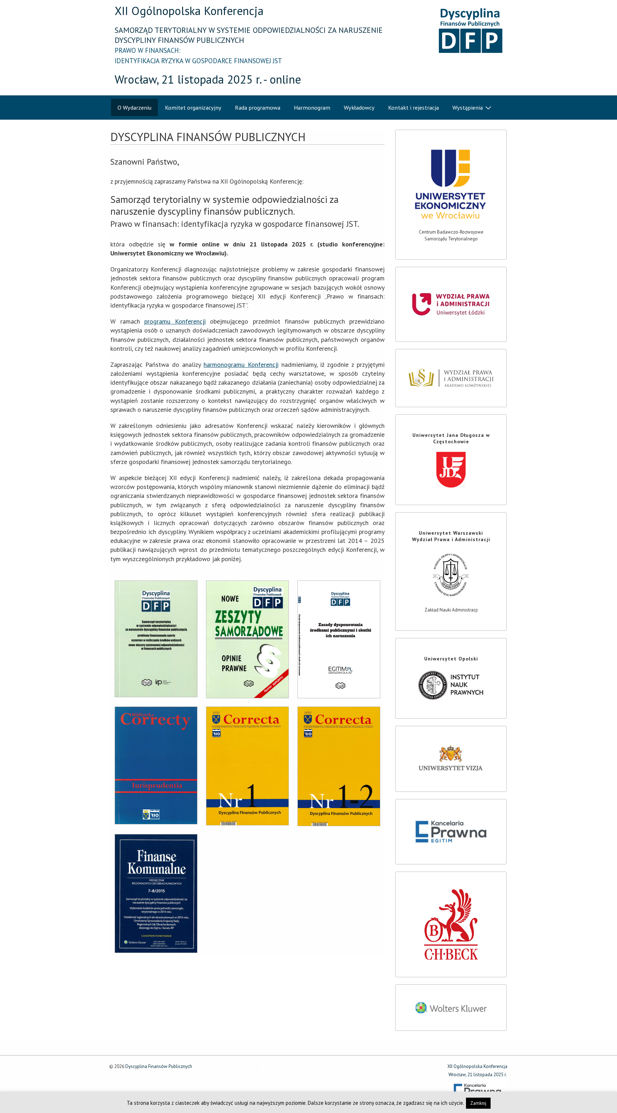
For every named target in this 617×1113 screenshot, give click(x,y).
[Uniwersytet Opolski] (451, 685)
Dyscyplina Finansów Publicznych (158, 1066)
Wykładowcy (359, 107)
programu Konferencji (175, 321)
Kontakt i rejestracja (413, 107)
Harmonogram (312, 107)
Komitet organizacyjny (193, 107)
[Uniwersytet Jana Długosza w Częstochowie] (451, 470)
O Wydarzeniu (134, 107)
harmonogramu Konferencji (241, 364)
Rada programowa (257, 107)
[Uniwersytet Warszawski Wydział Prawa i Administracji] (451, 575)
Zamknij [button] (478, 1103)
